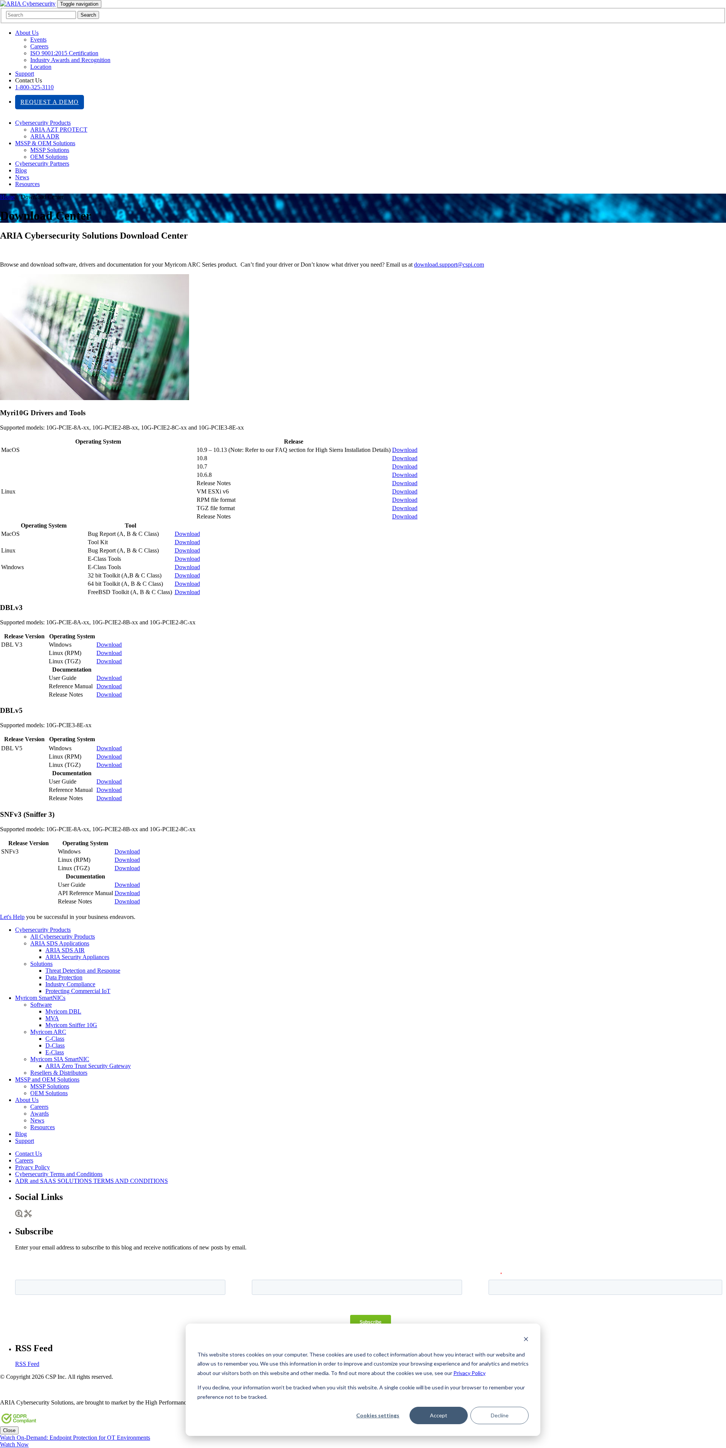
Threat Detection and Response (82, 970)
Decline (500, 1415)
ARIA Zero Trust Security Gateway (88, 1066)
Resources (27, 184)
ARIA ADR (44, 136)
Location (40, 67)
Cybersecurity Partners (42, 163)
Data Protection (63, 977)
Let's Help (12, 917)
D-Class (55, 1045)
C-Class (54, 1038)
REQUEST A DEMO (49, 102)
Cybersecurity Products (43, 123)
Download (404, 450)
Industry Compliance (70, 984)
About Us (27, 32)
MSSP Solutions (49, 150)
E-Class (54, 1052)
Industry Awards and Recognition (70, 60)
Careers (39, 46)
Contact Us (28, 1153)
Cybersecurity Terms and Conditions (58, 1174)
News (22, 177)
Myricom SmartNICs (40, 998)
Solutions (41, 964)
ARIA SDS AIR (65, 950)
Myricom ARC (48, 1032)
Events (38, 39)
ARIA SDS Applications (59, 943)
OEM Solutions (49, 157)
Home (7, 197)
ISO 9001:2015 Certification (64, 53)
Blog (21, 170)
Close (9, 1430)
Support (24, 73)
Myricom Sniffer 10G (71, 1025)
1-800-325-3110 (34, 87)
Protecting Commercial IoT (77, 991)
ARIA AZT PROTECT (58, 129)
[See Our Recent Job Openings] (19, 1215)
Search (88, 15)
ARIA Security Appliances (77, 957)
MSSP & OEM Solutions (45, 143)
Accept (438, 1415)
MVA (52, 1018)
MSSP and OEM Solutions (47, 1079)
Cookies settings (377, 1415)
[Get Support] (28, 1215)
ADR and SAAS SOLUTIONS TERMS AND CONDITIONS (91, 1181)
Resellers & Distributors (58, 1072)
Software (41, 1004)
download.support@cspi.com (449, 264)
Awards (39, 1113)
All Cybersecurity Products (62, 936)
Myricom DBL (63, 1011)
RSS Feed (27, 1364)
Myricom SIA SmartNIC (59, 1059)
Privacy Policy (469, 1373)
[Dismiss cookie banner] (526, 1340)
